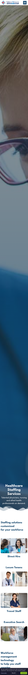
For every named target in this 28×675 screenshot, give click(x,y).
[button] (25, 2)
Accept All (23, 673)
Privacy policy (4, 673)
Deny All (13, 673)
